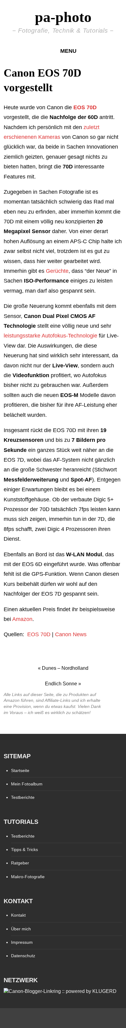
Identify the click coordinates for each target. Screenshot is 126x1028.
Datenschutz (23, 955)
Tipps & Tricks (24, 849)
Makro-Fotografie (28, 876)
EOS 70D (38, 634)
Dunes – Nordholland (65, 668)
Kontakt (18, 915)
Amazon (22, 619)
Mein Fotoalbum (27, 783)
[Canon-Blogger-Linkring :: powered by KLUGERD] (60, 991)
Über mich (21, 928)
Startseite (20, 770)
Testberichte (23, 797)
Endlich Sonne (61, 683)
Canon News (71, 634)
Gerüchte (57, 271)
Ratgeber (20, 862)
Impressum (22, 942)
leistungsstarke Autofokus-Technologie (50, 336)
